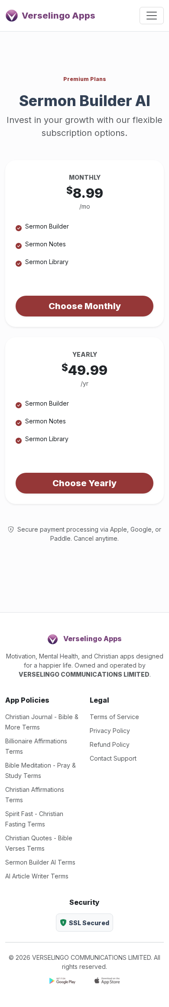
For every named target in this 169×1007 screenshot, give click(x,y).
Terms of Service (114, 716)
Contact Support (113, 758)
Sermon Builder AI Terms (40, 862)
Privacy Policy (110, 730)
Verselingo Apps (58, 15)
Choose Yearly (84, 483)
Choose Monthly (85, 306)
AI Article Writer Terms (36, 876)
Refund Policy (110, 744)
